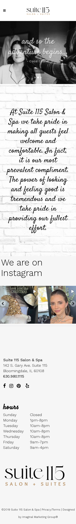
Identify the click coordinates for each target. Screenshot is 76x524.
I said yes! (38, 69)
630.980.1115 (13, 376)
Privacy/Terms (51, 509)
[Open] (19, 305)
